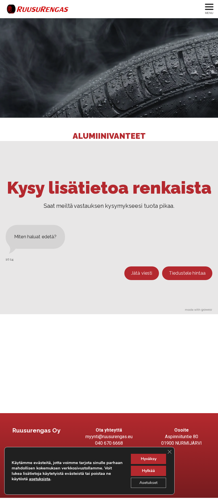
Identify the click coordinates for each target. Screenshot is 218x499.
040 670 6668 (109, 443)
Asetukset (148, 482)
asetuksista (39, 478)
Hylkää (148, 470)
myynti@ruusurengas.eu (109, 436)
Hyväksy (148, 458)
